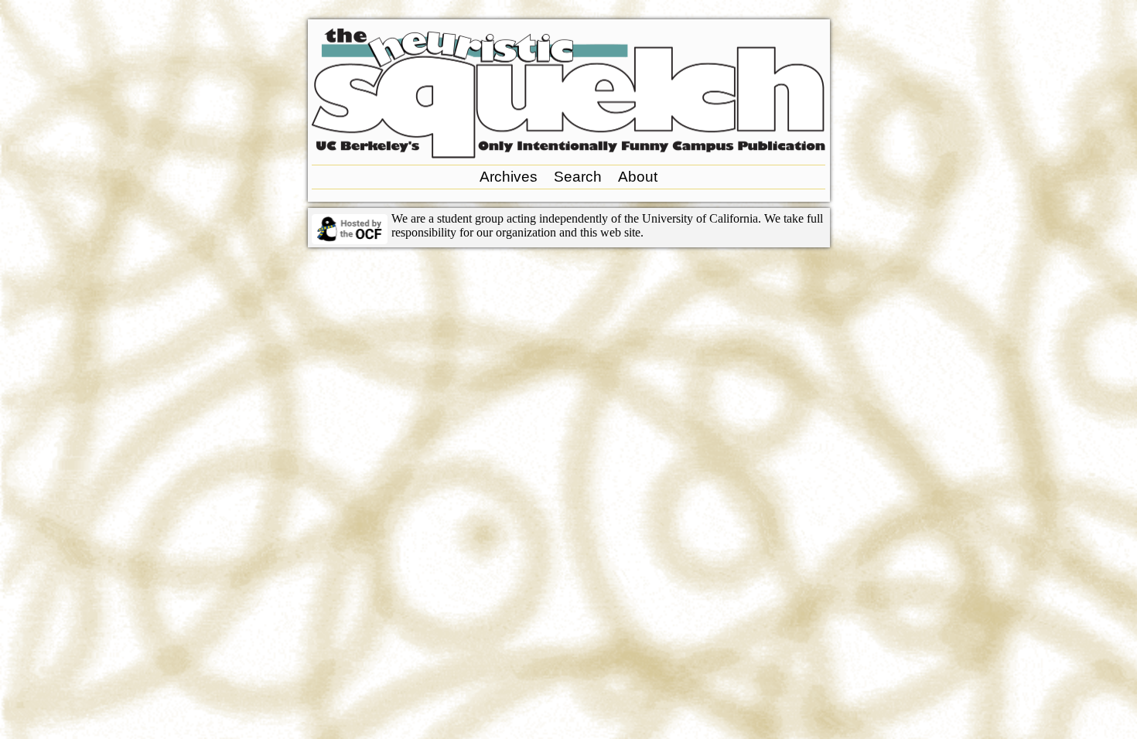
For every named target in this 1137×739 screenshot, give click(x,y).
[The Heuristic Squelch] (568, 154)
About (637, 177)
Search (578, 177)
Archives (509, 177)
